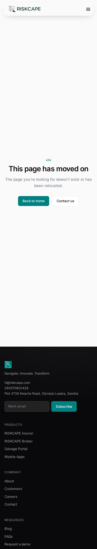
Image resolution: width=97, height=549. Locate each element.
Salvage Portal (16, 449)
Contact (11, 504)
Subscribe (64, 406)
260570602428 (16, 388)
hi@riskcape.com (17, 382)
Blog (8, 528)
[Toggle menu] (88, 9)
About (9, 481)
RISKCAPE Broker (19, 441)
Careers (11, 496)
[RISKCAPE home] (24, 9)
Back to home (34, 201)
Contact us (65, 201)
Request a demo (17, 544)
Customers (13, 489)
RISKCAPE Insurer (19, 433)
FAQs (9, 536)
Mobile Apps (15, 457)
